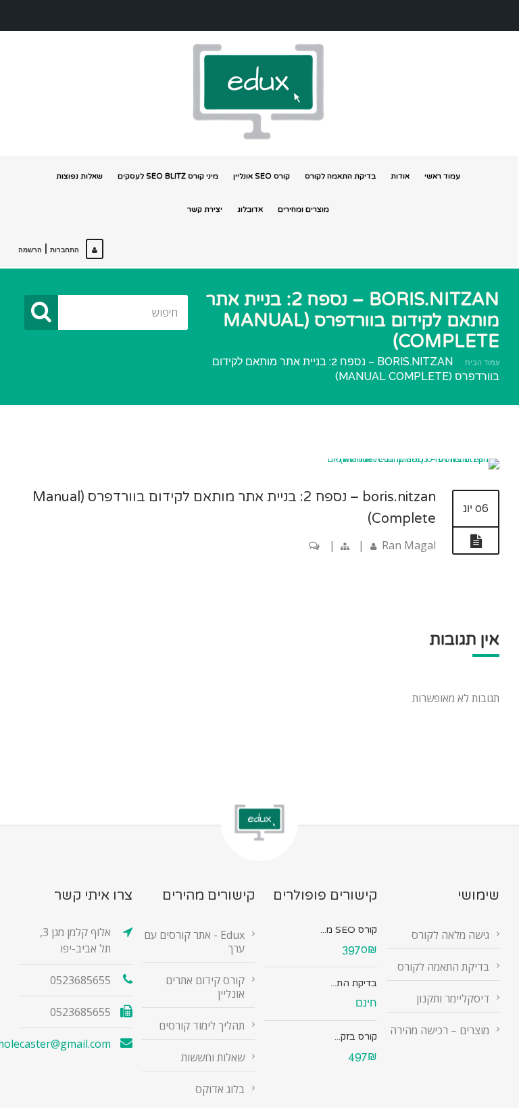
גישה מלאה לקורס (450, 934)
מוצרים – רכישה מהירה (439, 1030)
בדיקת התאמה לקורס (340, 176)
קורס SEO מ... (348, 930)
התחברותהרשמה (48, 250)
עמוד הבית (482, 363)
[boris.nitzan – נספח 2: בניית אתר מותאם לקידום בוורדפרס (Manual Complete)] (403, 458)
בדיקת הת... (353, 983)
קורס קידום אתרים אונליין (205, 987)
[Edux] (258, 91)
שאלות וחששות (213, 1057)
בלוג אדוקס (220, 1089)
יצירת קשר (204, 209)
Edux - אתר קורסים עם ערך (194, 941)
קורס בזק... (356, 1036)
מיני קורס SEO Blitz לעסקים (168, 176)
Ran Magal (409, 545)
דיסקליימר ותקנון (452, 998)
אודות (400, 176)
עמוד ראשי (442, 176)
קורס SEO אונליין (261, 176)
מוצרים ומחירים (303, 209)
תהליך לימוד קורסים (202, 1025)
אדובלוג (250, 209)
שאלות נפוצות (79, 176)
